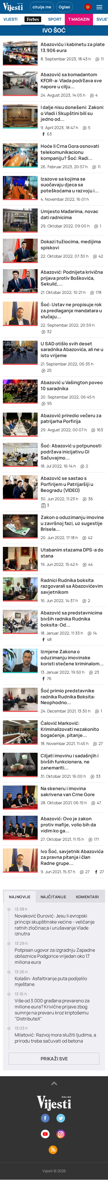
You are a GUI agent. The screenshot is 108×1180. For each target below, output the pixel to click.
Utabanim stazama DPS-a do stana (72, 553)
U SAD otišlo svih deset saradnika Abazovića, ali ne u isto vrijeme (72, 349)
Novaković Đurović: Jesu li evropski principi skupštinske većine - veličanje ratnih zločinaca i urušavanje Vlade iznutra (54, 925)
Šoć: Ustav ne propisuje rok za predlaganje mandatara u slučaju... (71, 310)
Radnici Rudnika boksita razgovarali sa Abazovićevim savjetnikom (72, 586)
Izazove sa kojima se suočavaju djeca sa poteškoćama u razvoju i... (70, 185)
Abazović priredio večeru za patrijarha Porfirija (71, 418)
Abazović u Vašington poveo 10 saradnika (72, 385)
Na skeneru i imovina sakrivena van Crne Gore (68, 791)
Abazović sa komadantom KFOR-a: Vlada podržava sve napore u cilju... (71, 80)
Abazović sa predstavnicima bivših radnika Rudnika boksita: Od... (71, 619)
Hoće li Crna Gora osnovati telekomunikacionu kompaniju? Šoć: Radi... (70, 152)
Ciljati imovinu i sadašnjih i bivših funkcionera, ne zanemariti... (69, 761)
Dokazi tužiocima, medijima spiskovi (71, 244)
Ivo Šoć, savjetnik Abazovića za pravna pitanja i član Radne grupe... (72, 857)
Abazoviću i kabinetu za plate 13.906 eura (73, 47)
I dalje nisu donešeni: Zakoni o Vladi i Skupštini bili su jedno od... (72, 113)
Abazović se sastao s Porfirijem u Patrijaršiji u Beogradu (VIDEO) (67, 484)
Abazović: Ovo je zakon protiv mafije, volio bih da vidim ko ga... (68, 824)
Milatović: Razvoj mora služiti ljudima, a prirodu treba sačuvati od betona (55, 1038)
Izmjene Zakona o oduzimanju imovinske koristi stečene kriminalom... (72, 657)
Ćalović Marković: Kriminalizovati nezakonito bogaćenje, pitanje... (70, 729)
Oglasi (64, 6)
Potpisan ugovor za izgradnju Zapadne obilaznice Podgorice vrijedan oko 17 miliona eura (55, 956)
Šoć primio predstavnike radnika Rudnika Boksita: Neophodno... (68, 696)
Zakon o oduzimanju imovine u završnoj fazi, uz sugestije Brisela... (72, 523)
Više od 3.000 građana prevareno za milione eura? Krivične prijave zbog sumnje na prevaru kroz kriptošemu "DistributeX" (52, 1010)
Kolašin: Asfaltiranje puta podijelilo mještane (51, 982)
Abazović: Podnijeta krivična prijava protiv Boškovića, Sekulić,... (72, 278)
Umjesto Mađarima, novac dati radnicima (69, 214)
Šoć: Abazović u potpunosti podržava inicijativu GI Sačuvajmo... (71, 451)
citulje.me (42, 6)
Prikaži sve (54, 1059)
